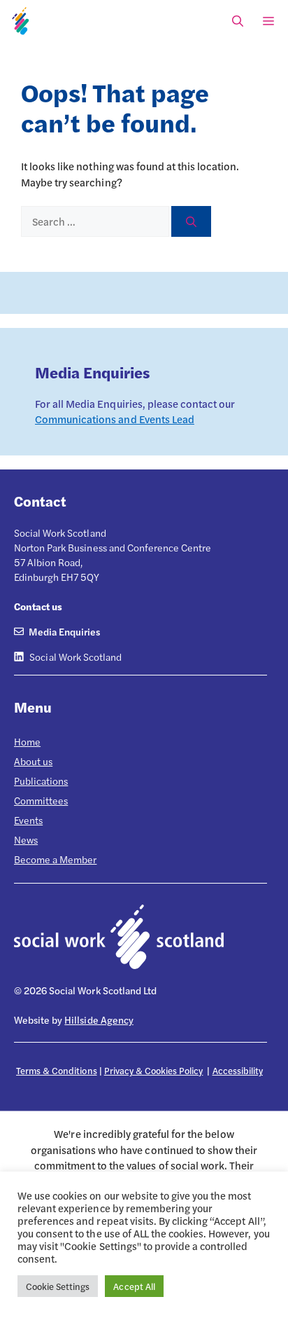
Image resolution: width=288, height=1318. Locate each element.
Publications (41, 781)
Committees (41, 800)
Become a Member (55, 859)
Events (28, 820)
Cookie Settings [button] (57, 1286)
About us (33, 761)
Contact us (38, 606)
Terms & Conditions (56, 1070)
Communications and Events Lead (114, 418)
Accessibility (238, 1070)
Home (27, 741)
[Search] (191, 222)
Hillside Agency (98, 1019)
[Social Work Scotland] (21, 21)
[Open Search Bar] (237, 21)
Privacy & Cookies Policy (153, 1070)
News (26, 839)
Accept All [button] (133, 1286)
